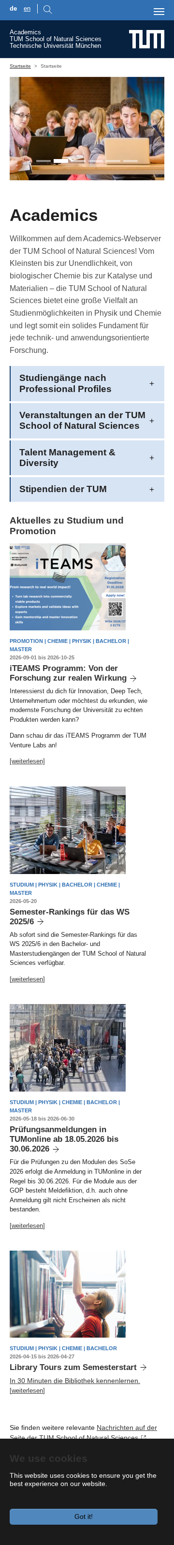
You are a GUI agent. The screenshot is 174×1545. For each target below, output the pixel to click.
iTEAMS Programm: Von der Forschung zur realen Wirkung (68, 673)
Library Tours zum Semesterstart (73, 1367)
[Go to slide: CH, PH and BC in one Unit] (43, 161)
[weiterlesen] (27, 761)
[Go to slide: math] (95, 161)
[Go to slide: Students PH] (61, 161)
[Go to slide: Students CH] (78, 161)
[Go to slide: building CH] (130, 161)
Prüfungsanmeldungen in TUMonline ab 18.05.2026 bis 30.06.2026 (64, 1139)
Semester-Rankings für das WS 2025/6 (70, 916)
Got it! (83, 1516)
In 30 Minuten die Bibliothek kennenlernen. (75, 1381)
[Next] (148, 129)
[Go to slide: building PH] (113, 161)
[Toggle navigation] (159, 11)
